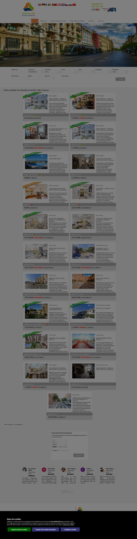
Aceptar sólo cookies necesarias (46, 529)
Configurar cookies (70, 529)
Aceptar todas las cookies (19, 529)
